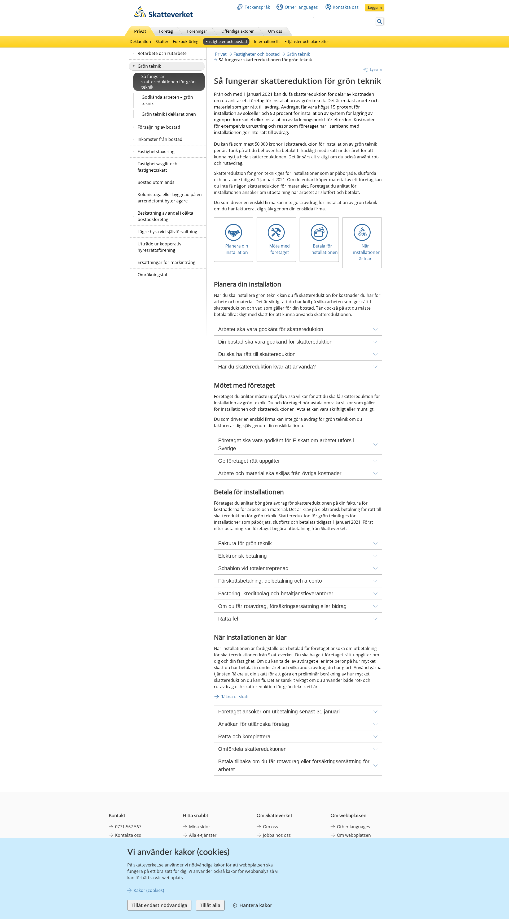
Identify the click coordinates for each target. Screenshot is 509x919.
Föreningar (197, 31)
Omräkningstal (152, 275)
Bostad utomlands (156, 182)
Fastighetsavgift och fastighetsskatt (157, 167)
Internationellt (267, 41)
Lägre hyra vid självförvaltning (167, 232)
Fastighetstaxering (156, 151)
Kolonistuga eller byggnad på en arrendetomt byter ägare (170, 198)
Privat (140, 31)
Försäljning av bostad (159, 127)
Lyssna (376, 69)
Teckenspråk (257, 7)
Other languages (301, 7)
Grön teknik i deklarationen (169, 114)
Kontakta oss (346, 7)
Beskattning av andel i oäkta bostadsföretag (165, 216)
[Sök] (379, 21)
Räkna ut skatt (235, 697)
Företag (166, 31)
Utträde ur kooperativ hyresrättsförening (159, 247)
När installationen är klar (367, 252)
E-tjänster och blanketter (306, 41)
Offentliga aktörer (237, 31)
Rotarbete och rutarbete (162, 53)
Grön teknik (149, 66)
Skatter (162, 41)
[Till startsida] (163, 15)
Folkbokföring (185, 41)
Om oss (275, 31)
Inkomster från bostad (160, 139)
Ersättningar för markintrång (166, 262)
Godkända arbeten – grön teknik (167, 100)
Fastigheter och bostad (226, 41)
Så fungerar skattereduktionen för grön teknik (168, 81)
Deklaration (140, 41)
